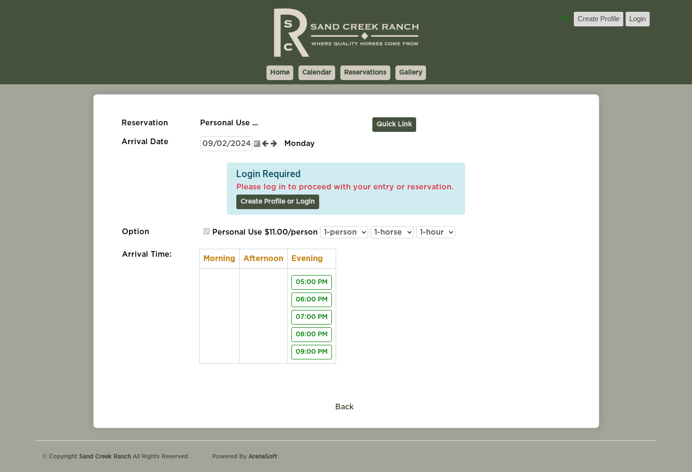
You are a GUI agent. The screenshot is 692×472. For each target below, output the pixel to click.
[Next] (275, 143)
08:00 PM (312, 334)
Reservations (365, 72)
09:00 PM (312, 352)
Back (344, 407)
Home (280, 72)
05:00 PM (312, 282)
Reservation (144, 123)
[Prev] (266, 143)
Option (135, 232)
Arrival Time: (146, 254)
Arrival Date (145, 142)
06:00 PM (312, 299)
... (255, 123)
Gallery (410, 72)
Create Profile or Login (278, 201)
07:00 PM (312, 317)
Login (637, 19)
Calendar (316, 72)
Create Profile (599, 19)
